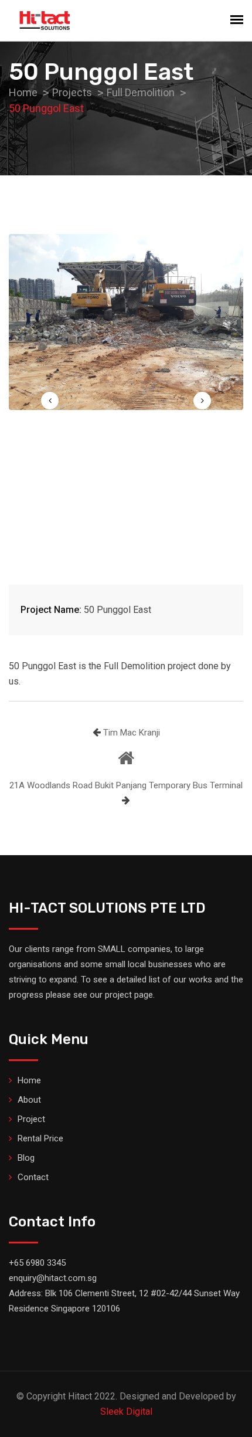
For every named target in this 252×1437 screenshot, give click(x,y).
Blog (26, 1158)
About (29, 1099)
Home (29, 1080)
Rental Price (40, 1138)
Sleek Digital (126, 1411)
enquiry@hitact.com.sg (53, 1278)
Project (31, 1119)
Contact (33, 1177)
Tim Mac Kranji (131, 732)
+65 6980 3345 (37, 1263)
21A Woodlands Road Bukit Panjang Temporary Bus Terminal (126, 785)
